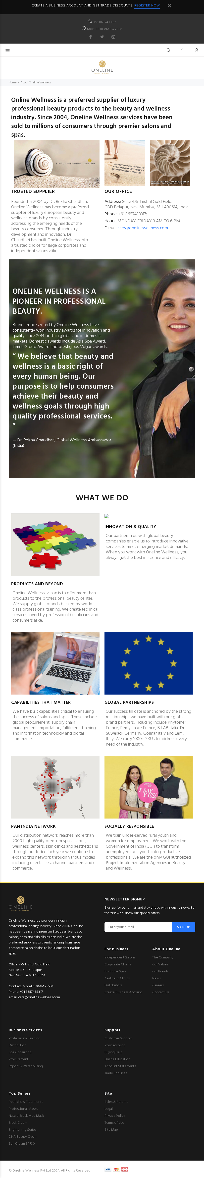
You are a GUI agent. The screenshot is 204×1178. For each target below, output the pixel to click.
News (156, 978)
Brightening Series (22, 1130)
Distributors (113, 985)
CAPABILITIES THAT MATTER (41, 702)
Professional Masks (23, 1109)
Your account (114, 1045)
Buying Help (113, 1052)
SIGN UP (183, 927)
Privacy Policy (114, 1116)
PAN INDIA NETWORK (33, 826)
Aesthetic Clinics (117, 978)
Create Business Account (123, 992)
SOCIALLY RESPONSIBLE (129, 826)
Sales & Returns (116, 1102)
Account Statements (120, 1066)
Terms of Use (114, 1123)
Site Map (111, 1130)
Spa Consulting (20, 1052)
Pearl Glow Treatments (26, 1102)
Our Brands (160, 971)
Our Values (160, 964)
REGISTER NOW (147, 5)
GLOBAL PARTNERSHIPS (129, 702)
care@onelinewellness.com (142, 228)
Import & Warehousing (26, 1066)
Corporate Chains (117, 964)
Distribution (17, 1045)
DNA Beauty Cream (23, 1137)
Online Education (117, 1059)
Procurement (18, 1059)
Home (12, 82)
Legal (108, 1109)
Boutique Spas (115, 971)
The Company (162, 957)
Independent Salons (119, 957)
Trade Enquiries (115, 1073)
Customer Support (118, 1038)
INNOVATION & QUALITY (130, 526)
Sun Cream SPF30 (22, 1144)
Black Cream (18, 1123)
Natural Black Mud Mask (26, 1116)
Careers (158, 985)
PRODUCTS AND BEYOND (37, 584)
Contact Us (160, 992)
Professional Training (24, 1038)
